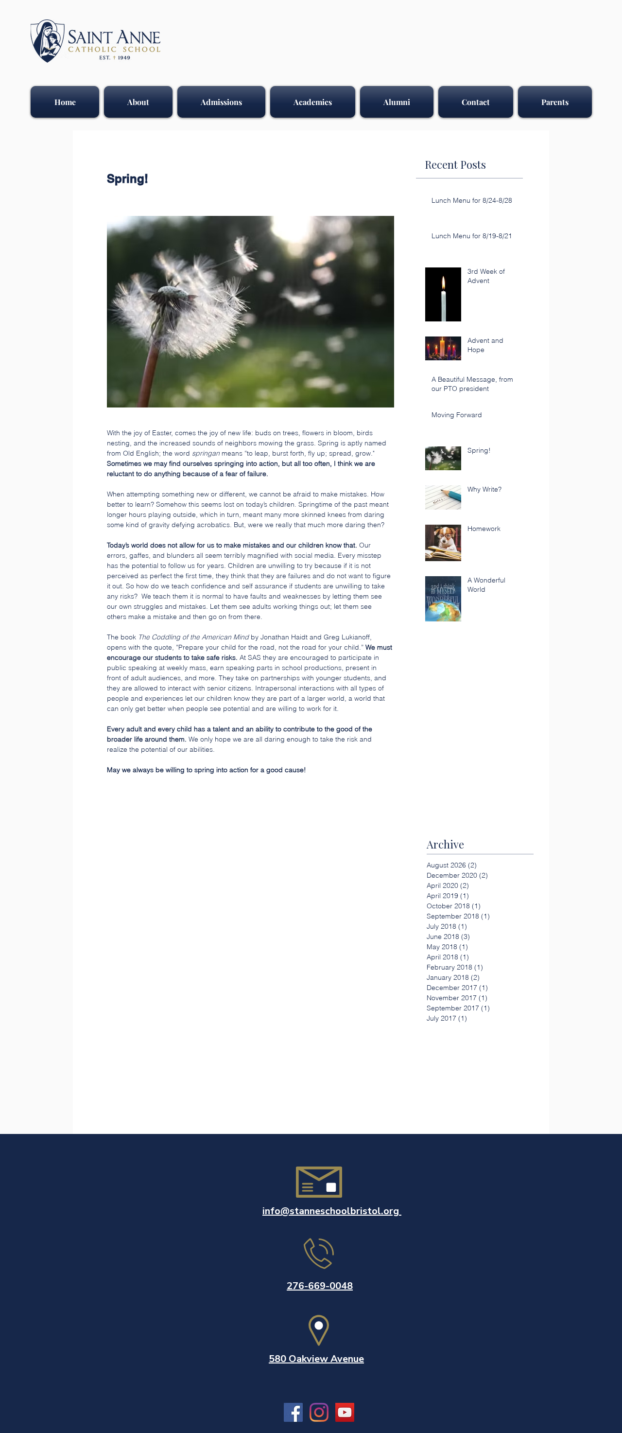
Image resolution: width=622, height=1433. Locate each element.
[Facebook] (293, 1412)
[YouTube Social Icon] (344, 1412)
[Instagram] (319, 1412)
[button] (138, 102)
